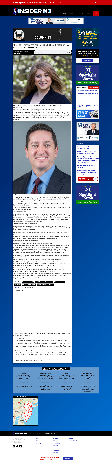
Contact (71, 438)
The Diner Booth (56, 443)
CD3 (33, 281)
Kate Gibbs (17, 284)
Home (37, 438)
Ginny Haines (48, 281)
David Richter (39, 281)
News (54, 440)
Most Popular (82, 87)
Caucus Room (56, 448)
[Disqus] (42, 312)
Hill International (59, 281)
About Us (38, 440)
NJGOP (24, 284)
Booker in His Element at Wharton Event (37, 2)
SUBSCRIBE (87, 60)
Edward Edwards (57, 450)
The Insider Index (73, 440)
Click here (17, 287)
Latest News (93, 87)
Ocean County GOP (42, 284)
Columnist (41, 47)
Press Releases (80, 143)
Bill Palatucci (26, 281)
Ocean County (31, 284)
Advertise (38, 443)
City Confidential (57, 445)
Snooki (51, 284)
